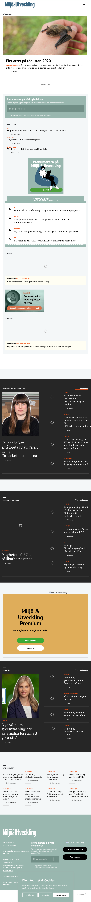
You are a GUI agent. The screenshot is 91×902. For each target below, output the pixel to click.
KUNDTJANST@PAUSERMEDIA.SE (13, 865)
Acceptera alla (61, 895)
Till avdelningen (81, 388)
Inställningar (30, 895)
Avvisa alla (45, 895)
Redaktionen (7, 882)
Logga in (30, 648)
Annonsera (6, 884)
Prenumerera (30, 640)
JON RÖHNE (6, 854)
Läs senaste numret (75, 849)
